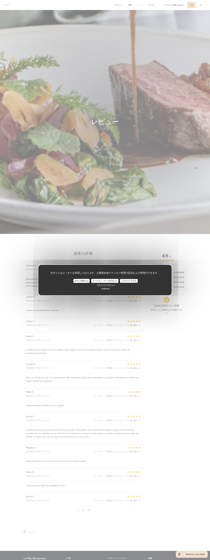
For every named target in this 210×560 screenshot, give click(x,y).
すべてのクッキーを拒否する (105, 281)
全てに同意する (81, 281)
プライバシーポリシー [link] (106, 285)
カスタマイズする (128, 281)
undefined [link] (106, 288)
